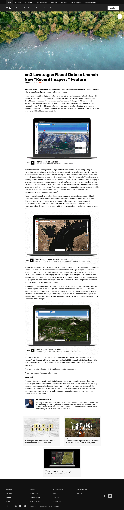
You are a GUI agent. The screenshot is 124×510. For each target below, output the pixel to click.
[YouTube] (20, 506)
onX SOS (64, 2)
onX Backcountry (42, 2)
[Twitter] (16, 506)
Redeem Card (34, 493)
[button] (119, 16)
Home (17, 8)
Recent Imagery (89, 98)
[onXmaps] (108, 496)
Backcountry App (82, 489)
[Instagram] (12, 506)
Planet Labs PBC (78, 96)
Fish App (79, 493)
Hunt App (56, 497)
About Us (26, 8)
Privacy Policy (43, 506)
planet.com (52, 373)
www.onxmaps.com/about (36, 393)
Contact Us (47, 8)
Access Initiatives (90, 2)
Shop (54, 493)
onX (9, 2)
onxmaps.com (70, 369)
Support (8, 501)
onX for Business (76, 2)
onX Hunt (18, 2)
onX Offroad (28, 2)
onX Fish (54, 2)
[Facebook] (7, 506)
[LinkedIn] (25, 506)
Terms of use (33, 506)
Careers (8, 497)
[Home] (9, 8)
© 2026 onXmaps (54, 506)
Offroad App (57, 501)
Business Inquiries (35, 501)
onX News (36, 8)
